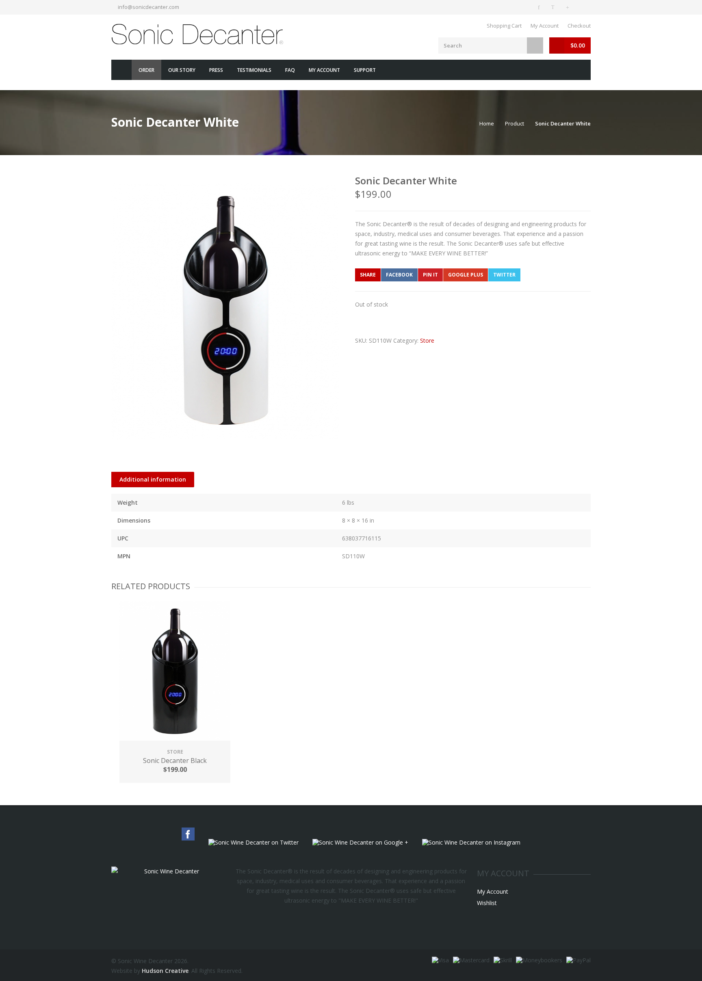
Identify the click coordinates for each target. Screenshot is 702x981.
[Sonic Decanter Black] (174, 672)
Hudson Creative (165, 971)
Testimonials (254, 70)
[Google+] (568, 7)
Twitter (504, 274)
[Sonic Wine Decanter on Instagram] (471, 842)
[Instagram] (583, 7)
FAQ (290, 70)
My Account (545, 25)
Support (365, 70)
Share (368, 274)
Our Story (181, 70)
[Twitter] (554, 7)
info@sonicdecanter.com (148, 7)
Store (427, 340)
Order (146, 70)
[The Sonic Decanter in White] (225, 311)
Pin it (430, 274)
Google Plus (465, 274)
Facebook (399, 274)
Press (216, 70)
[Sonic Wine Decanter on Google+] (360, 842)
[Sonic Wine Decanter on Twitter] (253, 842)
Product (514, 123)
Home (121, 70)
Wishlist (487, 903)
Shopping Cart (504, 25)
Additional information (152, 479)
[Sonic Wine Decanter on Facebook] (188, 834)
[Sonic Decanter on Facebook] (539, 7)
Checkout (579, 25)
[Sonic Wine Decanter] (198, 34)
